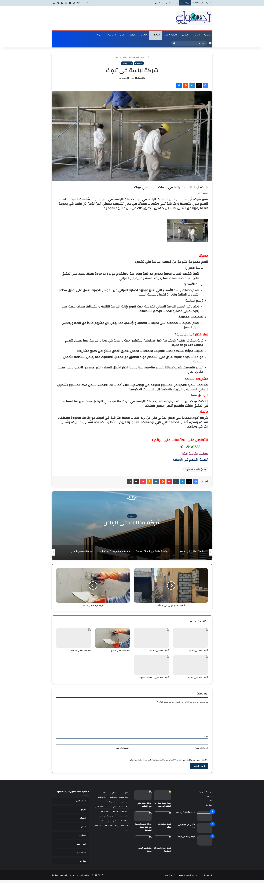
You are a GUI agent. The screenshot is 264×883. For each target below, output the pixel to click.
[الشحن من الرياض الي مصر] (204, 828)
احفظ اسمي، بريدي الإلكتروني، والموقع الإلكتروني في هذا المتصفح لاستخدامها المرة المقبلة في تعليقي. (167, 760)
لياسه (126, 830)
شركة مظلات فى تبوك (164, 825)
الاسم (205, 736)
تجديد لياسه (124, 802)
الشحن (185, 35)
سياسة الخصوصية (205, 792)
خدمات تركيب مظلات (107, 816)
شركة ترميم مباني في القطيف (144, 804)
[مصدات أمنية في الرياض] (204, 816)
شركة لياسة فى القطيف (159, 650)
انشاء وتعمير (127, 63)
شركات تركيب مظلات (108, 820)
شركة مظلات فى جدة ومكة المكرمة (154, 677)
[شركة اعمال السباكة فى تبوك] (162, 840)
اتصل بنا (100, 35)
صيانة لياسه (124, 825)
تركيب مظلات (112, 802)
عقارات (144, 35)
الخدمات (196, 35)
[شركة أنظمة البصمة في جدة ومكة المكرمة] (143, 816)
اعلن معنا (208, 801)
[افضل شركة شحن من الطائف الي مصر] (162, 795)
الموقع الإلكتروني (122, 748)
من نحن (209, 796)
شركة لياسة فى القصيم (198, 650)
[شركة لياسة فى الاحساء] (73, 638)
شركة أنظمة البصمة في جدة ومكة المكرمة (143, 827)
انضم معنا (112, 35)
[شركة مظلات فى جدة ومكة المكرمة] (151, 665)
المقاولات (156, 35)
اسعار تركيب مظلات (109, 792)
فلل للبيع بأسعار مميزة (145, 849)
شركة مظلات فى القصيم (198, 677)
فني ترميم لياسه (111, 825)
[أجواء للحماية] (194, 18)
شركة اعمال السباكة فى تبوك (162, 849)
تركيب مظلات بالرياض (120, 806)
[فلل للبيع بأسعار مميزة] (143, 840)
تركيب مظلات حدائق (102, 806)
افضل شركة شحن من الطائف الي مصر (162, 804)
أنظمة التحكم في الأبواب (190, 459)
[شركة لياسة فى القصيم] (190, 638)
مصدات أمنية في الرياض (185, 812)
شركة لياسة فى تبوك (195, 469)
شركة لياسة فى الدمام (120, 650)
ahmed (140, 78)
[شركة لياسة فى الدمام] (112, 638)
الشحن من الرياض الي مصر (186, 826)
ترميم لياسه (105, 811)
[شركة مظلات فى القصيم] (190, 665)
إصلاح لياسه (124, 792)
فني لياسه (97, 825)
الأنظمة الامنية (171, 35)
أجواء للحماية (170, 875)
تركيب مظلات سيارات (120, 811)
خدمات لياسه (123, 820)
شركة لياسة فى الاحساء (81, 650)
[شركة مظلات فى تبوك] (162, 816)
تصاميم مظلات (123, 816)
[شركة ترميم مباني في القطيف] (143, 795)
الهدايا (122, 35)
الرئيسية (207, 35)
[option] (132, 525)
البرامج (132, 35)
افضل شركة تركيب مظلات (119, 797)
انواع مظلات (102, 797)
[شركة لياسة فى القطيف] (151, 638)
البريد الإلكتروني (201, 748)
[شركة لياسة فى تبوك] (204, 840)
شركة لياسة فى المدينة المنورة (166, 3)
